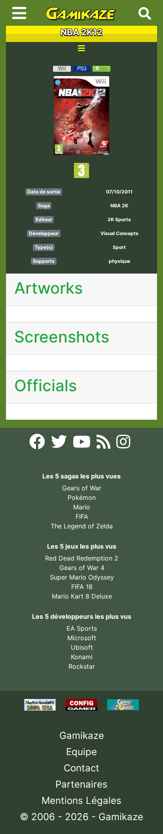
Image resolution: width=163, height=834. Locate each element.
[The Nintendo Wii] (41, 704)
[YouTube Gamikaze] (83, 444)
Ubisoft (82, 647)
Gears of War (81, 488)
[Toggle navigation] (19, 13)
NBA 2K (119, 205)
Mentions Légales (81, 800)
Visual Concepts (119, 233)
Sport (119, 247)
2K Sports (119, 219)
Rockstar (81, 666)
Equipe (81, 751)
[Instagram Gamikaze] (123, 444)
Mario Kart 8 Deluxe (82, 596)
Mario (81, 507)
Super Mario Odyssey (82, 577)
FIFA (82, 516)
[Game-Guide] (123, 704)
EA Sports (81, 628)
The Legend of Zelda (82, 526)
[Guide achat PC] (82, 704)
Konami (82, 657)
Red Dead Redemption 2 (81, 558)
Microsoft (81, 638)
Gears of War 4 (81, 568)
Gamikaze (81, 735)
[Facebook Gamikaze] (38, 444)
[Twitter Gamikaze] (60, 444)
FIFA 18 (82, 587)
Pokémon (82, 497)
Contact (81, 768)
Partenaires (81, 784)
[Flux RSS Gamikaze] (104, 444)
